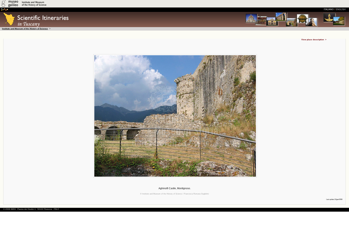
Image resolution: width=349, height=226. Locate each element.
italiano (329, 9)
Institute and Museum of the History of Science (25, 29)
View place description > (313, 40)
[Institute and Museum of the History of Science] (48, 7)
